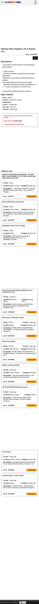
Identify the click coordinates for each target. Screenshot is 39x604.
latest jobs (18, 121)
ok (20, 602)
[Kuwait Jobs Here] (13, 3)
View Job (32, 196)
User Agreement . (15, 602)
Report (35, 58)
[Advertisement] (19, 26)
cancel (24, 602)
